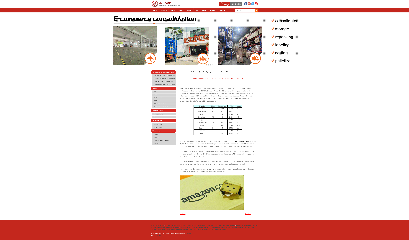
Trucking (155, 137)
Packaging (155, 143)
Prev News (182, 214)
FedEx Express (157, 98)
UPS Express (156, 95)
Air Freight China (163, 121)
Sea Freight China (163, 110)
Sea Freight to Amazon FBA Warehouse (163, 75)
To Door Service (157, 117)
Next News (248, 214)
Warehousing (163, 131)
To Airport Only (157, 124)
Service (173, 10)
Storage (155, 134)
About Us (164, 10)
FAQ (197, 10)
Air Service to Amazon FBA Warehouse (163, 78)
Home (155, 10)
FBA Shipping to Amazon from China (163, 72)
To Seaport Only (157, 114)
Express (163, 88)
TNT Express (156, 101)
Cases (181, 10)
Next (407, 39)
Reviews (212, 10)
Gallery (189, 10)
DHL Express (156, 92)
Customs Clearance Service (160, 140)
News (204, 10)
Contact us (222, 10)
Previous (1, 39)
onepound (158, 235)
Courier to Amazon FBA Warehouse (162, 81)
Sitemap (188, 233)
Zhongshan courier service (160, 107)
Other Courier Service (159, 104)
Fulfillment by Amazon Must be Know (163, 84)
